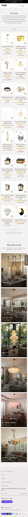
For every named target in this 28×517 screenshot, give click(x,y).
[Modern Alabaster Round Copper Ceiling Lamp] (21, 89)
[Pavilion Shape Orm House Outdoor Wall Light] (7, 161)
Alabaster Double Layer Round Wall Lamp (20, 48)
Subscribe (24, 493)
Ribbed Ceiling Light (7, 97)
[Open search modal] (19, 5)
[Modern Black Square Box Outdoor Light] (21, 161)
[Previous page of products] (7, 230)
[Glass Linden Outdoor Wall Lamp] (7, 187)
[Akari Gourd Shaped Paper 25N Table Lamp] (21, 65)
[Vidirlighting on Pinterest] (4, 499)
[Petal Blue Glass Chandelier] (21, 137)
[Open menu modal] (25, 5)
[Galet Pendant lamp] (21, 114)
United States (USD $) (7, 507)
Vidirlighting (11, 509)
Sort (15, 29)
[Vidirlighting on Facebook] (2, 499)
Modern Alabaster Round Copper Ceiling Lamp (21, 99)
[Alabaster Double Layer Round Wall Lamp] (21, 38)
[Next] (25, 1)
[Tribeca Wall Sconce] (21, 212)
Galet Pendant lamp (20, 121)
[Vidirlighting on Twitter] (9, 499)
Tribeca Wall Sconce (20, 219)
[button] (6, 50)
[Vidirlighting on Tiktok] (7, 499)
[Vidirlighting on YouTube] (11, 499)
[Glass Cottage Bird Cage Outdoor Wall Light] (21, 187)
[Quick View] (12, 43)
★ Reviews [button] (26, 260)
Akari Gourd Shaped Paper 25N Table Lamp (20, 74)
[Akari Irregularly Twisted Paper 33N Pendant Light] (7, 137)
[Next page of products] (20, 230)
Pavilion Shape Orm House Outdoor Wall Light (7, 170)
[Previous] (2, 1)
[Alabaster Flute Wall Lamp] (7, 38)
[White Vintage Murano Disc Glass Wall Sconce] (7, 212)
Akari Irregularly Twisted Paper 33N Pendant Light (7, 146)
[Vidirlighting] (4, 5)
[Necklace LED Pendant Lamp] (7, 114)
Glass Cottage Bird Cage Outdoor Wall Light (20, 197)
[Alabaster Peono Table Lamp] (7, 65)
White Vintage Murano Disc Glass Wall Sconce (7, 221)
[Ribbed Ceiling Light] (7, 89)
